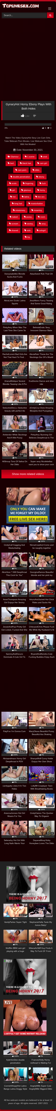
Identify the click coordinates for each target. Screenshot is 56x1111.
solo (29, 230)
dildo (37, 170)
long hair (18, 203)
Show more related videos (28, 473)
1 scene (30, 156)
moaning (38, 210)
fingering (29, 183)
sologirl (42, 230)
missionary (20, 210)
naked (15, 217)
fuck (44, 183)
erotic (14, 183)
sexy (43, 223)
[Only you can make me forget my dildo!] (28, 522)
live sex (41, 197)
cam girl (43, 163)
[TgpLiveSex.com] (23, 6)
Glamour (15, 156)
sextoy (30, 223)
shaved (14, 230)
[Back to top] (47, 1102)
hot (14, 197)
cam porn (22, 170)
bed (12, 163)
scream (14, 223)
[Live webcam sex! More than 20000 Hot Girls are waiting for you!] (28, 901)
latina (26, 197)
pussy (29, 217)
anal (45, 156)
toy (28, 237)
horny (42, 190)
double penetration (21, 177)
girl (13, 190)
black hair (26, 163)
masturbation (37, 203)
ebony (41, 177)
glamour (27, 190)
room (42, 217)
